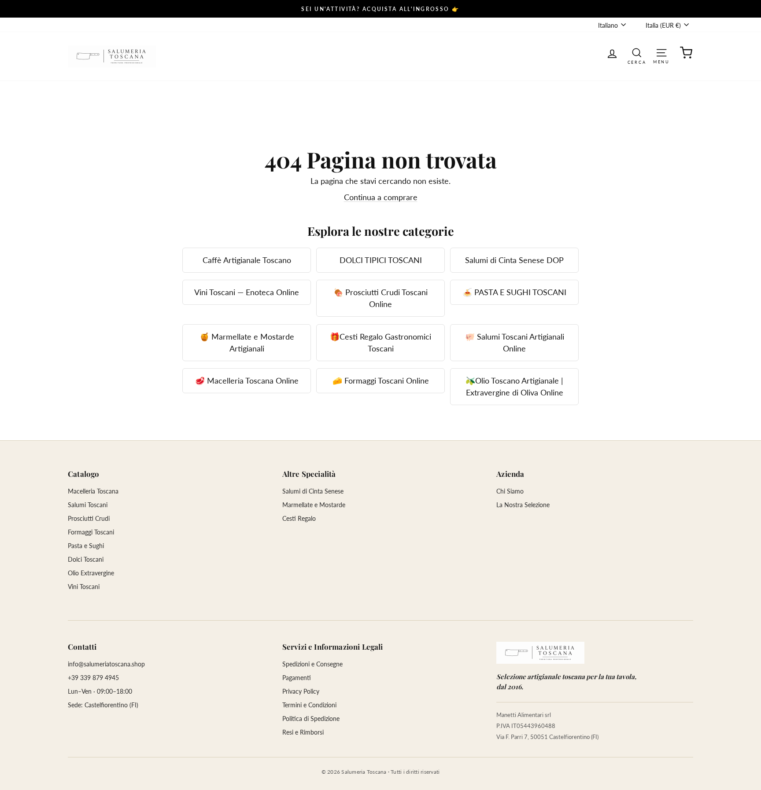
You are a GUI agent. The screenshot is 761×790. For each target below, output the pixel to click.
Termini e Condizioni (309, 705)
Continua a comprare (380, 197)
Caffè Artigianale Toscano (247, 260)
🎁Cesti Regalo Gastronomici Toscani (380, 342)
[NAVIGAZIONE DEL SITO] (661, 52)
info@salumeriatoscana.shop (106, 664)
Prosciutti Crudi (89, 518)
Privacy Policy (300, 691)
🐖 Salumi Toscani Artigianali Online (514, 342)
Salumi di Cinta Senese (313, 491)
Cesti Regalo (299, 518)
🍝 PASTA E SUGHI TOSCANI (514, 292)
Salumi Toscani (87, 504)
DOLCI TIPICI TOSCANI (381, 260)
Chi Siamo (510, 491)
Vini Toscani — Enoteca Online (246, 292)
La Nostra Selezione (523, 504)
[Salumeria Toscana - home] (540, 653)
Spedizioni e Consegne (312, 664)
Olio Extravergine (91, 573)
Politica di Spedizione (311, 718)
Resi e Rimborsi (303, 732)
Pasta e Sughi (86, 545)
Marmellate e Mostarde (313, 504)
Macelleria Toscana (93, 491)
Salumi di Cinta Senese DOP (514, 260)
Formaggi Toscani (91, 532)
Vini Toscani (84, 586)
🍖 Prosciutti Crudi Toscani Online (380, 298)
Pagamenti (296, 677)
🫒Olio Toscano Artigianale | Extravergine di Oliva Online (514, 386)
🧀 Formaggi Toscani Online (380, 380)
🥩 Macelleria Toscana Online (247, 380)
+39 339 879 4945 (93, 677)
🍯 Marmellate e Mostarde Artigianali (246, 342)
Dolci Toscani (85, 559)
